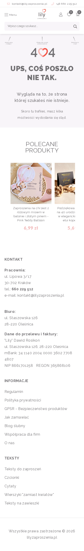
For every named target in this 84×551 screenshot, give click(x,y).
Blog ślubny (14, 426)
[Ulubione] (69, 15)
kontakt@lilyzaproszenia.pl (29, 3)
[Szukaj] (75, 27)
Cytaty (10, 486)
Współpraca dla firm (22, 434)
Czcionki (11, 477)
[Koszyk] (78, 15)
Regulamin (13, 392)
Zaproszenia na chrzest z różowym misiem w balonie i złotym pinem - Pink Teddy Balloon (31, 214)
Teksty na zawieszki (21, 503)
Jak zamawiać (16, 417)
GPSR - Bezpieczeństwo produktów (35, 409)
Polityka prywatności (22, 400)
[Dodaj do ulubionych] (48, 166)
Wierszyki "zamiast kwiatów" (29, 495)
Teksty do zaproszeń (22, 469)
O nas (9, 443)
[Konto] (61, 15)
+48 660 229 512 (66, 3)
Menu (12, 14)
